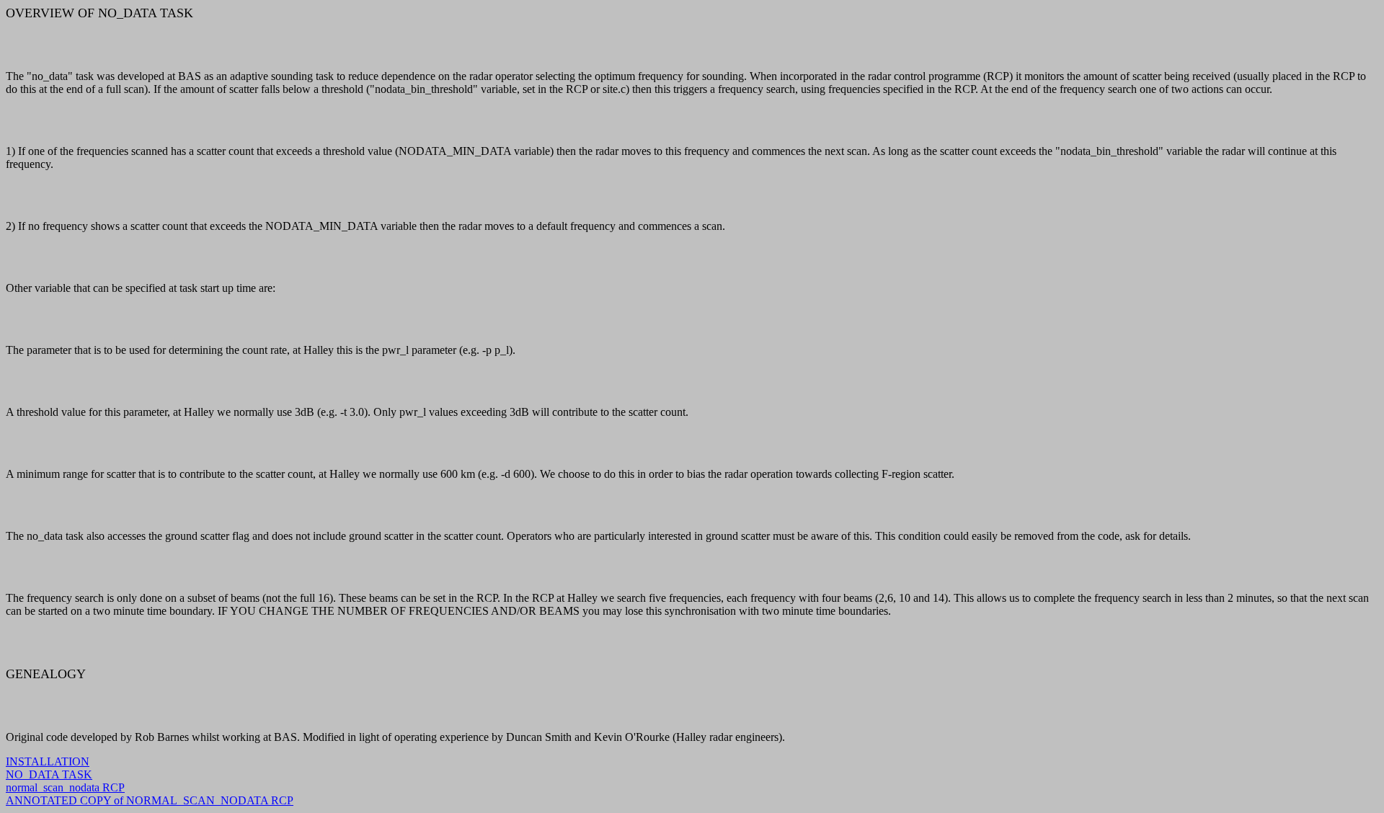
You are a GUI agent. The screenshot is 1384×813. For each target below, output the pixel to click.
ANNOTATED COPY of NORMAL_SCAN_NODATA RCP (149, 800)
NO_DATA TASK (49, 774)
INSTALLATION (47, 761)
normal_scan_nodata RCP (65, 787)
